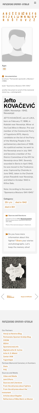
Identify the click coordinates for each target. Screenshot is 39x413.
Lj (18, 16)
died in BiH (10, 207)
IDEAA (6, 343)
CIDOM (6, 340)
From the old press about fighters (17, 386)
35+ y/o (8, 202)
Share (19, 240)
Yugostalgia (8, 360)
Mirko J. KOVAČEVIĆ (10, 297)
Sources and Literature (12, 383)
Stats (5, 366)
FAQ (5, 370)
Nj (28, 16)
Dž (22, 13)
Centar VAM (8, 356)
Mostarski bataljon (26, 218)
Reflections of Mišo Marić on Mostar (18, 399)
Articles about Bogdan (12, 396)
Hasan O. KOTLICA (26, 296)
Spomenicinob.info (10, 347)
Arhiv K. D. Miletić (10, 353)
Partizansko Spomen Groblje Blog (17, 337)
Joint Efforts (8, 379)
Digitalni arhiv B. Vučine (12, 350)
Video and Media (10, 376)
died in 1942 (21, 202)
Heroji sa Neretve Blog (12, 334)
